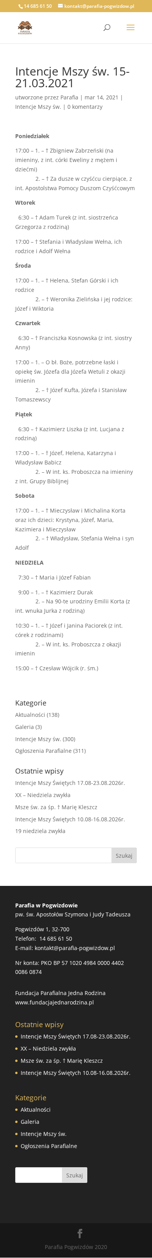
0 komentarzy (85, 106)
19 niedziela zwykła (40, 831)
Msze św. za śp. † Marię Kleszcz (56, 807)
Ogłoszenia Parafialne (43, 750)
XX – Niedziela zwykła (43, 795)
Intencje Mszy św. (38, 106)
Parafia (69, 97)
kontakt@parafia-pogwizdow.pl (75, 948)
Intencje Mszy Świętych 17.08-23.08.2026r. (70, 782)
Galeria (24, 727)
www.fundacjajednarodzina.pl (54, 1002)
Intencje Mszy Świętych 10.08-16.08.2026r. (70, 819)
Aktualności (30, 714)
